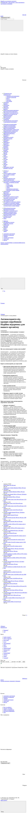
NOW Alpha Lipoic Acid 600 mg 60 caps (12, 578)
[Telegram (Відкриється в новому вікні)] (11, 266)
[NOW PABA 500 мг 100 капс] (15, 548)
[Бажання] (14, 47)
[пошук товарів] (12, 25)
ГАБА (7, 183)
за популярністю (4, 332)
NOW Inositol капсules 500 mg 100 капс (12, 521)
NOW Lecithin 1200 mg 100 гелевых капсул (13, 528)
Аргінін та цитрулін (11, 97)
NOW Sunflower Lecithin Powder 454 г (12, 572)
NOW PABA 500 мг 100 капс (10, 551)
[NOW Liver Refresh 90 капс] (15, 530)
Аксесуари (6, 239)
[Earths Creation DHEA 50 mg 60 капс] (15, 598)
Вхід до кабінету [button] (7, 707)
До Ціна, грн (15, 661)
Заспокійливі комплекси (12, 189)
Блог (7, 244)
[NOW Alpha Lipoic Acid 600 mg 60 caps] (15, 575)
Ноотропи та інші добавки (12, 190)
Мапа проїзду (4, 800)
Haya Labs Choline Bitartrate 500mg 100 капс (14, 491)
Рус (4, 291)
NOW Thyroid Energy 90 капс (10, 564)
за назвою (21, 332)
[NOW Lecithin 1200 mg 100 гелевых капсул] (15, 524)
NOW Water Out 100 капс (9, 485)
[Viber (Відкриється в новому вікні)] (11, 277)
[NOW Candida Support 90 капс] (15, 512)
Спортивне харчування (9, 233)
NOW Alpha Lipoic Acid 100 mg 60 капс (13, 503)
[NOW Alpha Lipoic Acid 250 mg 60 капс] (15, 506)
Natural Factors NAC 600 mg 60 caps (12, 595)
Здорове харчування (8, 237)
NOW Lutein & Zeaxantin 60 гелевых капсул (14, 539)
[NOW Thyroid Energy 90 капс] (15, 561)
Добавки (5, 236)
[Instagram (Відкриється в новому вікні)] (11, 255)
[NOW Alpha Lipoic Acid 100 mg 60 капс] (15, 500)
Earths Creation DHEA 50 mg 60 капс (12, 601)
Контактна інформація (8, 711)
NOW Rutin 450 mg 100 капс (10, 583)
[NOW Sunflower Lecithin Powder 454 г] (15, 567)
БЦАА (8, 98)
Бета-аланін (9, 101)
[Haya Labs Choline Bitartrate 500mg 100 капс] (15, 488)
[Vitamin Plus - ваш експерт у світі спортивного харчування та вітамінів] (8, 666)
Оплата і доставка (5, 242)
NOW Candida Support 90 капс (10, 515)
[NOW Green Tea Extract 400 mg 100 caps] (15, 587)
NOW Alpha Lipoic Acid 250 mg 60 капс (13, 509)
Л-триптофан (9, 185)
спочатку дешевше (14, 332)
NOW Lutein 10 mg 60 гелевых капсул (12, 546)
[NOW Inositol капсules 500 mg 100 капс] (15, 518)
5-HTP (7, 187)
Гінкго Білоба (9, 186)
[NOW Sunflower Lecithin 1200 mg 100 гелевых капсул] (15, 554)
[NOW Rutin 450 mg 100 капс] (15, 581)
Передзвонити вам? (5, 17)
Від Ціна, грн (4, 661)
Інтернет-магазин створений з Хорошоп (10, 681)
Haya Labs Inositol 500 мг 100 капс (11, 496)
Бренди (5, 240)
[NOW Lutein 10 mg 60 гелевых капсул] (15, 543)
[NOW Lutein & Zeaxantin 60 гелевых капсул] (15, 536)
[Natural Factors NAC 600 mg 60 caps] (15, 592)
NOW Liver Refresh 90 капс (10, 533)
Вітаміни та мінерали (8, 235)
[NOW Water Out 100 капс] (15, 476)
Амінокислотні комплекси (12, 96)
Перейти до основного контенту (8, 1)
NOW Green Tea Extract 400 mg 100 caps (13, 590)
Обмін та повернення (14, 242)
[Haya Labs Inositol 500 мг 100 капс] (15, 494)
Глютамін (8, 100)
